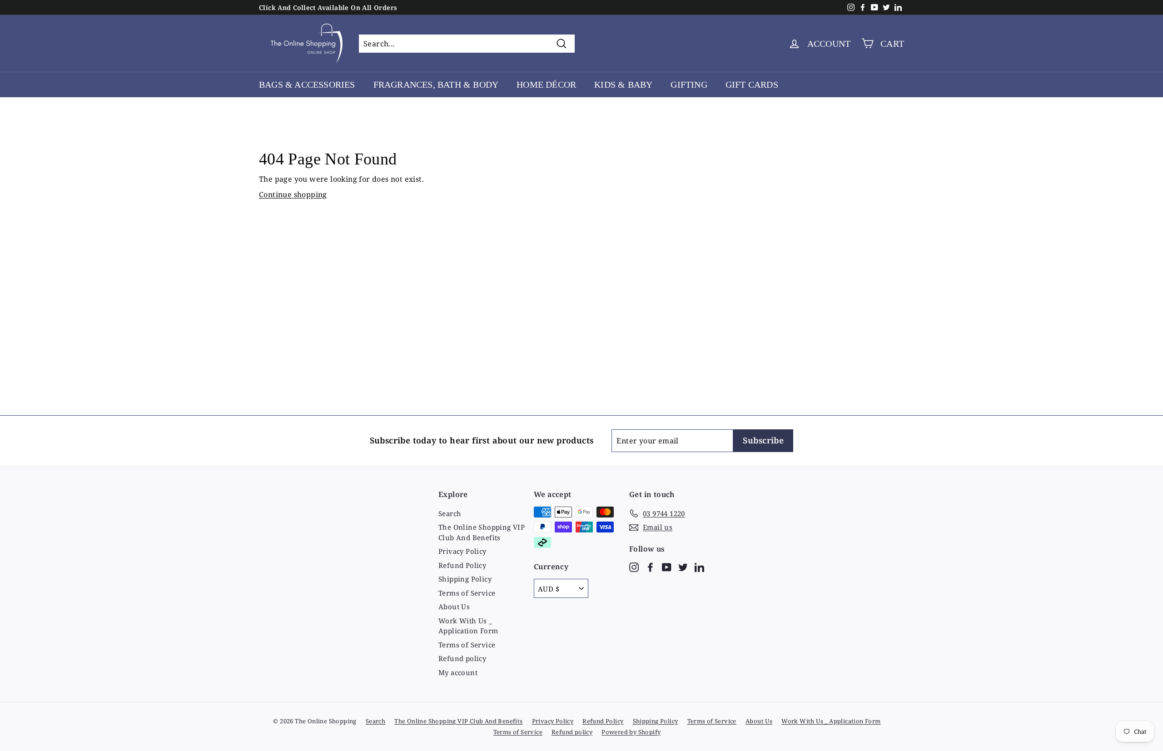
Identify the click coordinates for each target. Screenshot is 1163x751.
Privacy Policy (462, 551)
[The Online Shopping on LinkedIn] (699, 566)
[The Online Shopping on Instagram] (634, 566)
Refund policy (462, 658)
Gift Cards (752, 85)
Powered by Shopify (631, 732)
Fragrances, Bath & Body (436, 85)
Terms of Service (466, 592)
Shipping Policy (465, 578)
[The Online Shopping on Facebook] (650, 566)
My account (457, 672)
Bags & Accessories (307, 85)
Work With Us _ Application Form (468, 626)
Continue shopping (293, 194)
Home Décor (546, 85)
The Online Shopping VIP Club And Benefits (481, 532)
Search (449, 513)
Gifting (689, 85)
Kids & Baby (623, 85)
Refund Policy (462, 565)
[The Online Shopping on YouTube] (666, 566)
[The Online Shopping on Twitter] (683, 566)
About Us (454, 606)
